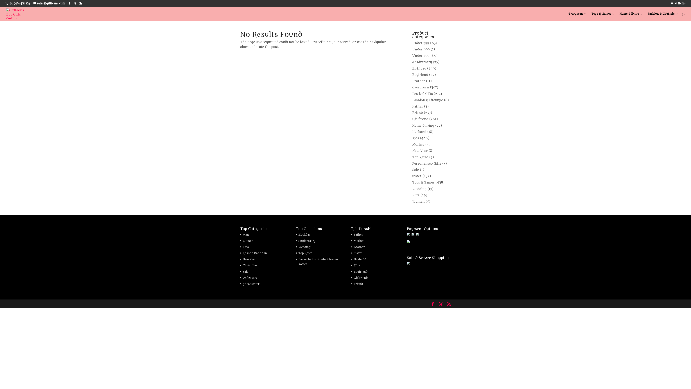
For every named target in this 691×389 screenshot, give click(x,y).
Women (418, 202)
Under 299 (420, 56)
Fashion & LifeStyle (661, 14)
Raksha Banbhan (255, 253)
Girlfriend (420, 119)
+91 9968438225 (19, 3)
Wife (415, 195)
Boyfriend (420, 75)
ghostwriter (251, 284)
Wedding (419, 189)
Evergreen (575, 14)
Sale (415, 170)
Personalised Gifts (426, 164)
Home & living (629, 14)
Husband (419, 132)
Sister (416, 176)
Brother (418, 81)
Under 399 (420, 43)
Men (246, 234)
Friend (417, 113)
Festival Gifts (422, 94)
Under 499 (421, 49)
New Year (420, 151)
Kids (415, 138)
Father (417, 106)
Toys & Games (601, 14)
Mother (418, 144)
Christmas (250, 265)
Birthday (419, 68)
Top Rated (420, 157)
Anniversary (422, 62)
